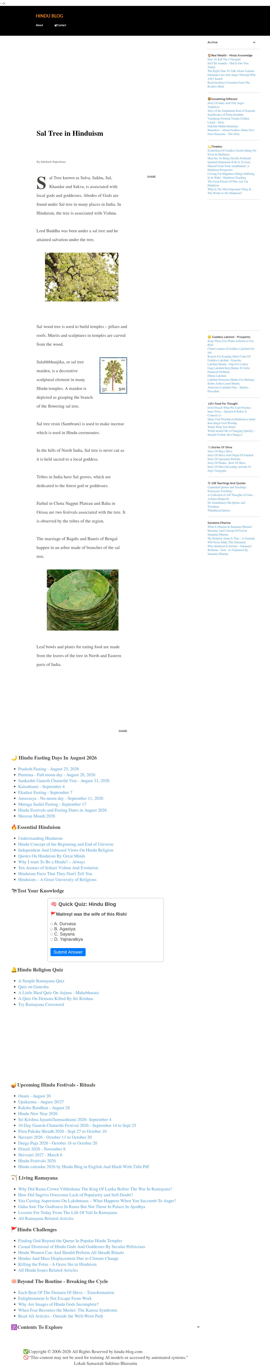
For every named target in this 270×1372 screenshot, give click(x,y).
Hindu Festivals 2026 (37, 1161)
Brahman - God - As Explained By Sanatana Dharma (228, 552)
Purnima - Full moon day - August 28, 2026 (56, 775)
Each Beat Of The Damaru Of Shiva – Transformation (66, 1292)
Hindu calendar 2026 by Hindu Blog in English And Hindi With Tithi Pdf (83, 1166)
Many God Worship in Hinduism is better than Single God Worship (231, 421)
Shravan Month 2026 (36, 816)
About (39, 25)
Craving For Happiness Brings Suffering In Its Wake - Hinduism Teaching (231, 175)
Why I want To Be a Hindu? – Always (51, 862)
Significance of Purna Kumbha (225, 114)
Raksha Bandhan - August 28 (44, 1107)
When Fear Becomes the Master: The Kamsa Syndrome (67, 1310)
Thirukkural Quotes (219, 510)
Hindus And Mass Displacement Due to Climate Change (68, 1258)
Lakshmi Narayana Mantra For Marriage (231, 379)
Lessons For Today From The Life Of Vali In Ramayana (67, 1212)
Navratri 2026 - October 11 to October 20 (55, 1137)
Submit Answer (68, 952)
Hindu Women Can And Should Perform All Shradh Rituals (71, 1252)
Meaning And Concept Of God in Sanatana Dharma (227, 532)
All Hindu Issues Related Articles (48, 1270)
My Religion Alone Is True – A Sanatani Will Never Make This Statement (231, 540)
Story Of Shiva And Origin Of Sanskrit (230, 455)
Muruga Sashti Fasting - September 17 (52, 804)
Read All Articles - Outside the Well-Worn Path (60, 1316)
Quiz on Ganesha (33, 986)
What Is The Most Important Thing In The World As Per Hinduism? (229, 191)
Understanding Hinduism (40, 838)
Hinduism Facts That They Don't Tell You (55, 873)
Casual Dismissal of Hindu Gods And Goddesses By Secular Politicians (81, 1246)
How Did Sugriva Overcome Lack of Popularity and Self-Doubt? (75, 1195)
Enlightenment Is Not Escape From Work (55, 1298)
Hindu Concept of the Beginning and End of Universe (66, 844)
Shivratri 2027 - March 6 (40, 1155)
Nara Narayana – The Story (224, 134)
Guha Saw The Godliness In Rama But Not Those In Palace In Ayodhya (81, 1206)
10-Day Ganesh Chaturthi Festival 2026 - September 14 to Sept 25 (77, 1125)
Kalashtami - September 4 (41, 786)
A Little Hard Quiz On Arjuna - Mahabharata (58, 992)
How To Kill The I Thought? (224, 59)
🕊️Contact (60, 25)
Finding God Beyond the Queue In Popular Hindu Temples (70, 1240)
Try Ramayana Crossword (41, 1004)
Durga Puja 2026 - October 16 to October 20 (57, 1143)
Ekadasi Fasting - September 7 (45, 792)
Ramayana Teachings (220, 491)
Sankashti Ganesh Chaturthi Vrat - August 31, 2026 (63, 780)
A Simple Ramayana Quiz (41, 981)
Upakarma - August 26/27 (41, 1102)
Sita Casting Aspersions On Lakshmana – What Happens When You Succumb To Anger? (97, 1200)
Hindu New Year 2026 (37, 1113)
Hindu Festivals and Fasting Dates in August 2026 (62, 810)
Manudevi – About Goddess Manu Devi (231, 130)
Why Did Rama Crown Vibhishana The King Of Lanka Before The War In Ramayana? (95, 1189)
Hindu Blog (49, 16)
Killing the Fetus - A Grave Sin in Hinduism (57, 1264)
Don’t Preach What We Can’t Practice (229, 407)
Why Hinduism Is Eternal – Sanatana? (230, 546)
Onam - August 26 (34, 1096)
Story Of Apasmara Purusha (224, 459)
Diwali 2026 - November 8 (41, 1149)
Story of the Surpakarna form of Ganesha (231, 111)
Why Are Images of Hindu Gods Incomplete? (58, 1304)
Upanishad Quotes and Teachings (227, 487)
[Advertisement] (106, 67)
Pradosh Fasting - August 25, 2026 (48, 769)
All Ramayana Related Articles (46, 1218)
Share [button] (151, 177)
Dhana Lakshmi (217, 376)
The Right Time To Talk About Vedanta (231, 71)
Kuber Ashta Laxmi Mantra (224, 383)
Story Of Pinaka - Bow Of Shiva (226, 463)
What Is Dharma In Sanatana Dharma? (230, 527)
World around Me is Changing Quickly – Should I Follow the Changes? (231, 432)
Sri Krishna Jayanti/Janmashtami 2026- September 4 (64, 1119)
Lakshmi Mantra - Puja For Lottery (228, 364)
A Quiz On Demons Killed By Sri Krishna (55, 998)
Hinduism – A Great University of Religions (57, 879)
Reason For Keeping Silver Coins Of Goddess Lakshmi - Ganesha (229, 358)
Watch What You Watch (221, 427)
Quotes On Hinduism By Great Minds (51, 856)
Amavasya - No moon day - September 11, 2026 (60, 798)
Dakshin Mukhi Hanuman (223, 126)
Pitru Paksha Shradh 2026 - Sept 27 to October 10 (62, 1131)
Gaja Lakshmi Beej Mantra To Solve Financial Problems (229, 370)
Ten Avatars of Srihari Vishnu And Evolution (58, 868)
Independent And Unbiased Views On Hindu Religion (65, 850)
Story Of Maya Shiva (220, 451)
